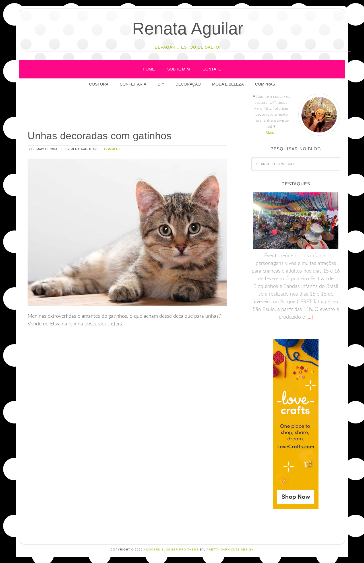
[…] (309, 317)
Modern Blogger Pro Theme (172, 549)
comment (112, 149)
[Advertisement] (130, 110)
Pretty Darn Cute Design (230, 549)
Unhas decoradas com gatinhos (99, 136)
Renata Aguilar (187, 28)
